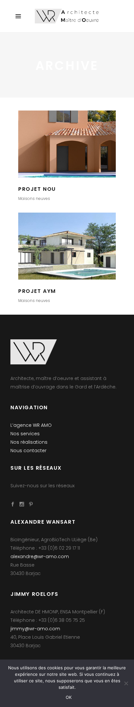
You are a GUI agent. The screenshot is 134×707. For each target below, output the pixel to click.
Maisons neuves (34, 198)
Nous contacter (28, 450)
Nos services (25, 433)
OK (69, 697)
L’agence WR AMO (31, 425)
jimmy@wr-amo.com (35, 628)
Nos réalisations (28, 442)
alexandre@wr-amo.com (39, 556)
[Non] (126, 683)
